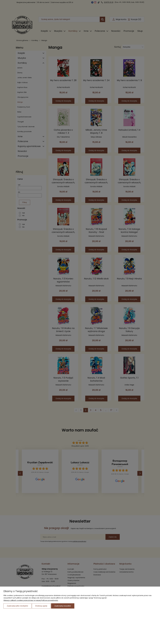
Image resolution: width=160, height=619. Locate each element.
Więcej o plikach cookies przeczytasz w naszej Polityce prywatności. (30, 600)
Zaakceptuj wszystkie (62, 606)
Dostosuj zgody (41, 606)
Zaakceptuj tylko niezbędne (17, 606)
